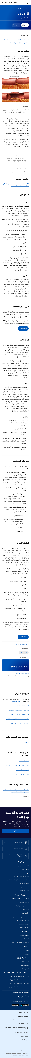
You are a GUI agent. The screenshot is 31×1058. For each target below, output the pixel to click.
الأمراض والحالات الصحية (20, 8)
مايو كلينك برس (15, 701)
